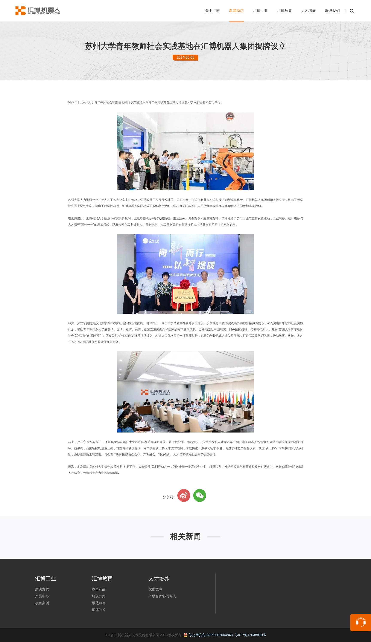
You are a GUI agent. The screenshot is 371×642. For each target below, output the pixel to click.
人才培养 (308, 11)
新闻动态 (236, 11)
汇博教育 (284, 11)
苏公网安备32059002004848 (210, 635)
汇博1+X (98, 610)
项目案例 (42, 603)
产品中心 (42, 596)
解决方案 (42, 589)
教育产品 (99, 589)
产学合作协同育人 (162, 596)
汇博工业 (260, 11)
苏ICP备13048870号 (250, 635)
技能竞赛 (155, 589)
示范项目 (99, 603)
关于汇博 (212, 11)
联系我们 (332, 11)
